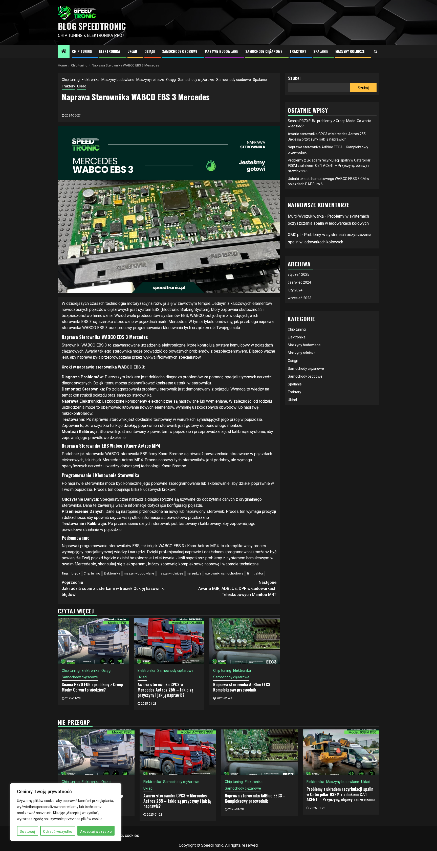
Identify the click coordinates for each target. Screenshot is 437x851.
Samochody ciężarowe (263, 51)
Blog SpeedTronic (92, 26)
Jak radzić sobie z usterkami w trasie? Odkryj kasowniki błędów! (113, 588)
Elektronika (109, 51)
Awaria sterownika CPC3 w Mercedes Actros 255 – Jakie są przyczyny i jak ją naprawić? (165, 689)
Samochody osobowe (180, 51)
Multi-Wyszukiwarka (306, 216)
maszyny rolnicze (170, 573)
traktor (258, 573)
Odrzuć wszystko (58, 832)
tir (248, 573)
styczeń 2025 (298, 274)
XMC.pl (294, 235)
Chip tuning (82, 51)
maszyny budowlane (139, 573)
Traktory (298, 51)
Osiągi (149, 51)
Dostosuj (27, 832)
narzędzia (194, 573)
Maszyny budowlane (221, 51)
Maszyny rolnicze (350, 51)
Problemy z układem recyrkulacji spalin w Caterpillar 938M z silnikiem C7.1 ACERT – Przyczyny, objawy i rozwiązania (329, 165)
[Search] (375, 51)
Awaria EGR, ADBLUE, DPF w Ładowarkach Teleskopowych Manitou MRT (237, 588)
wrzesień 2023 (299, 298)
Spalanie (320, 51)
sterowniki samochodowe (224, 573)
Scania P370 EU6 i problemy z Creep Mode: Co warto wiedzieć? (92, 687)
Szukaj (294, 78)
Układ (132, 51)
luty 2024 (295, 290)
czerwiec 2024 (299, 282)
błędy (76, 573)
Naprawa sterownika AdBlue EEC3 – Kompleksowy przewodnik (243, 687)
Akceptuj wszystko (96, 832)
